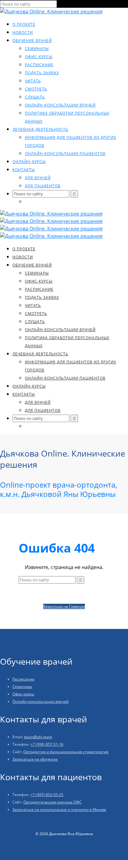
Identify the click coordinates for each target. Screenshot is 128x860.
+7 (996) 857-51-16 (46, 744)
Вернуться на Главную (64, 606)
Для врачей (38, 177)
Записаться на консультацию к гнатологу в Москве (59, 809)
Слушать (35, 97)
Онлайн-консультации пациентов (65, 153)
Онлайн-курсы (29, 161)
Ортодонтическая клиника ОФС (52, 802)
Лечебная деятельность (40, 129)
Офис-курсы (39, 56)
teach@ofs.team (38, 736)
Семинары (37, 48)
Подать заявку (42, 72)
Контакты (23, 169)
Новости (22, 32)
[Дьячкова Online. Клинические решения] (51, 11)
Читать (33, 81)
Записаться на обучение (35, 759)
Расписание (39, 64)
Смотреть (36, 89)
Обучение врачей (32, 40)
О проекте (23, 24)
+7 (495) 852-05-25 (46, 794)
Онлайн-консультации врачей (60, 105)
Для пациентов (43, 186)
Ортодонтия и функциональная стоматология (65, 751)
